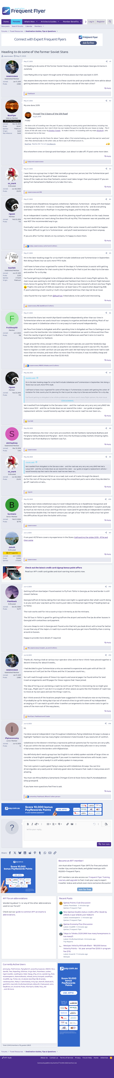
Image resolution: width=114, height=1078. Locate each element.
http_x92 (42, 986)
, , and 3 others (43, 246)
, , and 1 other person (44, 796)
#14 (109, 723)
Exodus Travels (54, 130)
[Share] (106, 61)
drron (39, 974)
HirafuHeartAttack (25, 984)
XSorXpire (30, 986)
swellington (18, 974)
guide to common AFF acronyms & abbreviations (24, 913)
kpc (36, 981)
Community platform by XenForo (57, 1063)
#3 (110, 169)
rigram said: (30, 462)
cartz (51, 984)
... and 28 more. (8, 989)
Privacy (77, 1057)
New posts (5, 26)
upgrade (73, 880)
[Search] (110, 21)
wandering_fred (48, 974)
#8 (110, 428)
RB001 (48, 969)
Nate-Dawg (27, 974)
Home (6, 21)
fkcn (53, 969)
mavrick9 (13, 984)
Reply (109, 88)
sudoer (48, 971)
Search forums (17, 26)
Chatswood (44, 984)
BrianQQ (42, 979)
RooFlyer (28, 144)
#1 (110, 61)
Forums (16, 21)
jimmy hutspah (38, 976)
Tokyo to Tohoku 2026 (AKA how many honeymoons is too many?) (86, 935)
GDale (36, 986)
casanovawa (8, 56)
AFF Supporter (13, 553)
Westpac (66, 956)
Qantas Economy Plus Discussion (78, 924)
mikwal (29, 976)
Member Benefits (71, 21)
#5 (110, 253)
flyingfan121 (25, 969)
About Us (44, 1057)
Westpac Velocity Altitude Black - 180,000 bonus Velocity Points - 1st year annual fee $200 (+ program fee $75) (87, 948)
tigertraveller (8, 974)
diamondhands (20, 976)
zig (11, 979)
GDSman (24, 971)
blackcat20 (49, 981)
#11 (110, 532)
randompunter (8, 981)
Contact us (54, 1057)
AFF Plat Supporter (13, 121)
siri (12, 986)
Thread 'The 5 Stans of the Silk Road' (50, 114)
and (35, 162)
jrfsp (34, 974)
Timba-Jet (17, 979)
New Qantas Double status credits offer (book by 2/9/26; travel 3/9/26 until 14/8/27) (85, 913)
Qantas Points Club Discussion (77, 903)
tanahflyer (49, 976)
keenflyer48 (33, 979)
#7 (110, 372)
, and (39, 716)
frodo (23, 986)
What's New (29, 21)
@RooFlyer (58, 296)
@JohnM (100, 130)
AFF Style (8, 1057)
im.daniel (24, 979)
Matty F (18, 981)
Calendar (28, 26)
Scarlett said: (30, 378)
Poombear (41, 971)
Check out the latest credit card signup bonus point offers (53, 567)
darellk (5, 971)
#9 (110, 457)
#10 (109, 499)
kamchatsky (25, 981)
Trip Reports (51, 144)
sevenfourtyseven (38, 969)
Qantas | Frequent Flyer (72, 908)
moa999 (6, 979)
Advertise (104, 1057)
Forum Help (87, 1057)
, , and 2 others (41, 306)
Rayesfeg (16, 971)
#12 (110, 586)
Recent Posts (65, 898)
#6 (110, 313)
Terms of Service (66, 1057)
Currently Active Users (14, 964)
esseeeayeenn (8, 976)
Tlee (10, 971)
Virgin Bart (32, 971)
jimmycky (6, 969)
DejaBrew (6, 986)
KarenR (41, 981)
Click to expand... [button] (67, 400)
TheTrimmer (15, 969)
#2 (110, 100)
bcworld (17, 986)
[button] (37, 21)
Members (38, 26)
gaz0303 (6, 984)
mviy (33, 981)
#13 (110, 655)
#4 (110, 199)
